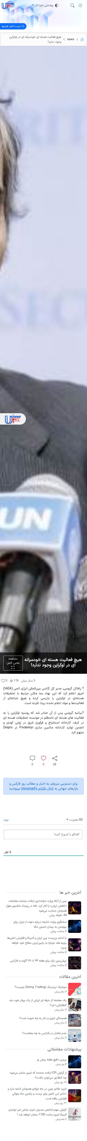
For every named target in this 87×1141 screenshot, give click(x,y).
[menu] (80, 5)
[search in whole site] (72, 5)
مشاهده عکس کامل (13, 661)
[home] (8, 5)
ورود (6, 820)
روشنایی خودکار (44, 5)
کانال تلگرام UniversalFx (37, 788)
